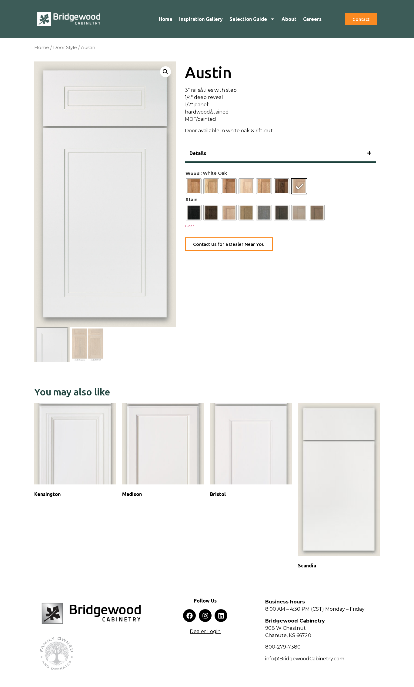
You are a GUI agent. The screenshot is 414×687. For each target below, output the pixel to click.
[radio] (193, 186)
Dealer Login (205, 631)
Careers (312, 19)
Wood (192, 173)
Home (165, 19)
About (289, 19)
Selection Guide (248, 19)
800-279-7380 (283, 647)
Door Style (65, 47)
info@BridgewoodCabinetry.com (304, 659)
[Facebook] (189, 615)
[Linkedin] (221, 615)
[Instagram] (205, 615)
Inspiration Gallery (201, 19)
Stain (191, 199)
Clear (189, 225)
